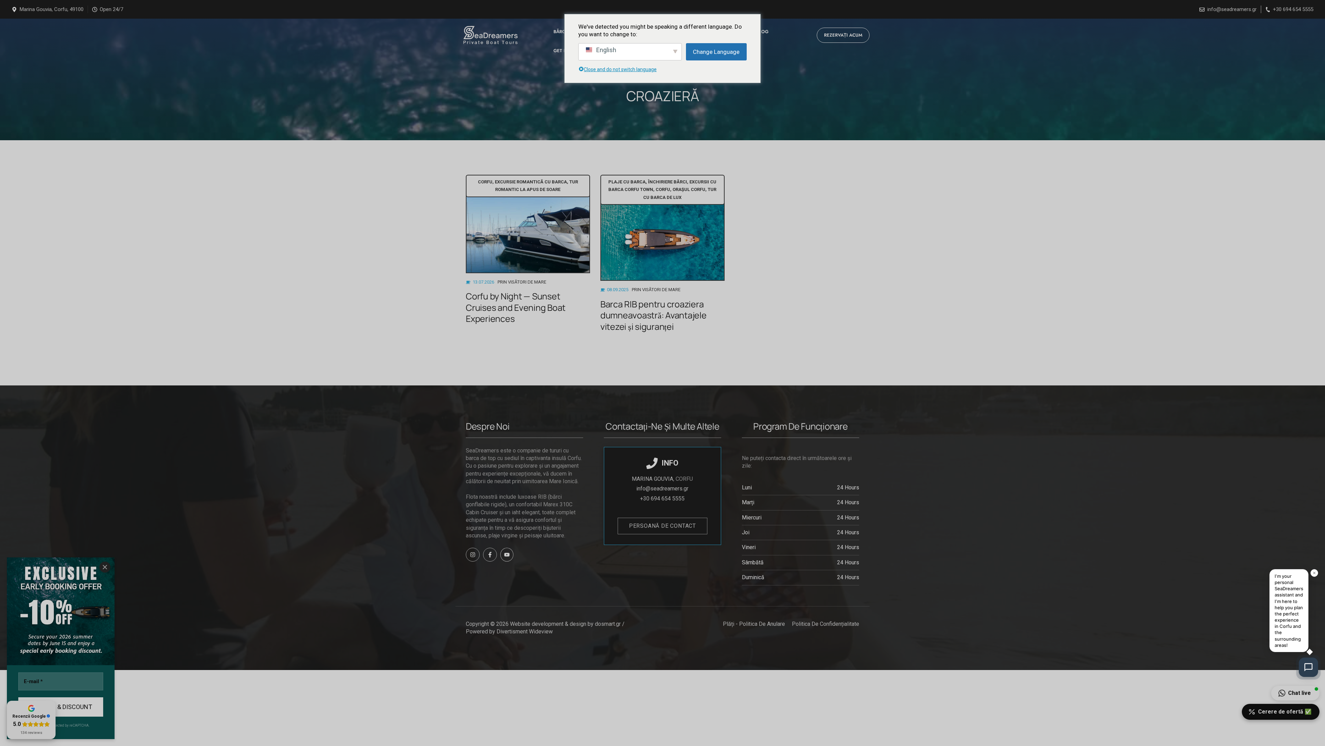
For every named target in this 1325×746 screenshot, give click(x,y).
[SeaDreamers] (489, 35)
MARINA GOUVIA (652, 479)
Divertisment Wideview (525, 631)
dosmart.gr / (610, 624)
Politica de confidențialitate (825, 624)
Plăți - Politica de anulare (754, 624)
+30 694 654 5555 (1293, 9)
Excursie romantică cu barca (531, 181)
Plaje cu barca (627, 181)
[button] (1295, 693)
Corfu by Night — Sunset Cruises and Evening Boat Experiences (516, 307)
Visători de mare (527, 282)
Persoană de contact (662, 526)
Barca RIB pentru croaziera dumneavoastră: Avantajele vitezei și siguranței (653, 315)
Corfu (485, 181)
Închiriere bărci (667, 181)
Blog (762, 31)
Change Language (716, 51)
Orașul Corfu (689, 189)
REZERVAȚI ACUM (843, 35)
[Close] (104, 567)
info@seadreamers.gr (1232, 9)
